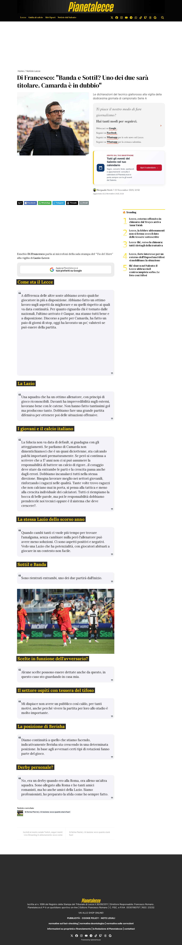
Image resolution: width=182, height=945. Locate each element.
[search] (162, 17)
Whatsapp (112, 137)
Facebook (112, 132)
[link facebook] (116, 17)
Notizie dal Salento (67, 17)
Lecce (23, 17)
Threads (73, 203)
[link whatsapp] (136, 17)
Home (21, 71)
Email (85, 203)
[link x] (112, 17)
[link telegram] (131, 17)
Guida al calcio (35, 17)
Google (113, 128)
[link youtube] (126, 17)
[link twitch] (145, 17)
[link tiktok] (140, 17)
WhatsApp (45, 203)
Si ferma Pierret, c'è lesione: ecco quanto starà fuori (47, 812)
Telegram (60, 203)
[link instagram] (121, 17)
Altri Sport (50, 17)
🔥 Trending (129, 212)
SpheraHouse (96, 940)
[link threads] (150, 17)
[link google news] (155, 17)
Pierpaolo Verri (104, 190)
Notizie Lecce (33, 71)
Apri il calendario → (149, 168)
